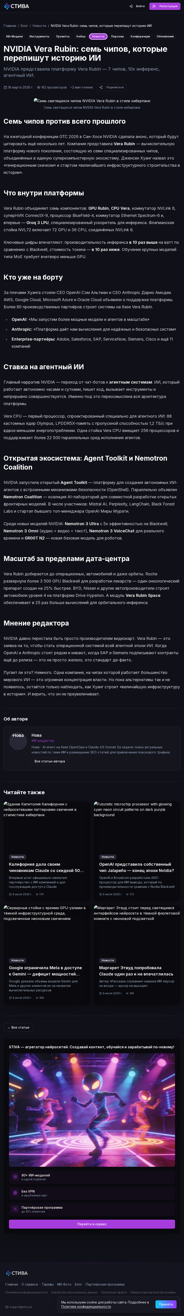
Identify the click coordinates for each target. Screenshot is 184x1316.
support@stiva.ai (21, 1307)
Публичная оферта (114, 1292)
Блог (24, 26)
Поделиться (115, 87)
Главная (10, 26)
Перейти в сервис (92, 1224)
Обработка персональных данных (74, 1292)
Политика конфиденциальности (26, 1292)
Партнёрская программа (105, 1284)
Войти (140, 6)
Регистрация (168, 6)
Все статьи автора (50, 761)
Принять (166, 1304)
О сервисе (30, 1284)
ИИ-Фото (64, 1284)
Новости (39, 26)
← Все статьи (18, 1027)
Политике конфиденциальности (86, 1306)
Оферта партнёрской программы (152, 1292)
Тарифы (48, 1284)
